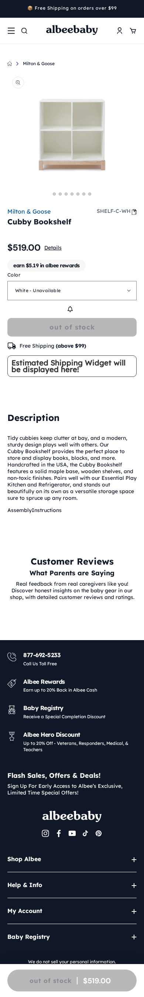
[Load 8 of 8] (90, 194)
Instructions (47, 510)
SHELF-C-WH (114, 211)
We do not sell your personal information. (72, 961)
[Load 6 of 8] (78, 194)
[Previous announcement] (10, 9)
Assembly (19, 510)
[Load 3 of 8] (66, 194)
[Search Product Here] (24, 30)
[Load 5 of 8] (72, 194)
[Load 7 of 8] (84, 194)
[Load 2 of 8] (60, 194)
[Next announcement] (134, 9)
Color (13, 275)
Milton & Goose (39, 63)
